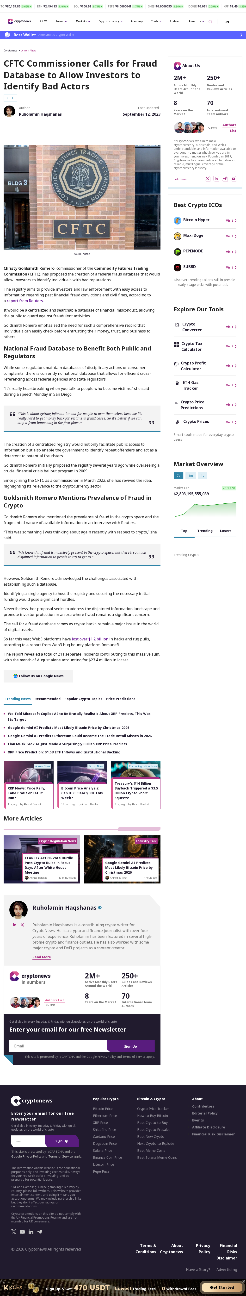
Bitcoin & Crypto (151, 1098)
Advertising (226, 1269)
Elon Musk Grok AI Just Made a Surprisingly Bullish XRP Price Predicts (67, 744)
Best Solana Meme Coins (157, 1157)
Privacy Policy (203, 1248)
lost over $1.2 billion (90, 639)
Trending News (18, 698)
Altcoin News (28, 50)
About (197, 1098)
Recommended (48, 698)
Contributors (203, 1106)
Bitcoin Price (103, 1109)
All (41, 21)
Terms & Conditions (145, 1248)
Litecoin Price (103, 1164)
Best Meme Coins (151, 1150)
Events (198, 1120)
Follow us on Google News (41, 676)
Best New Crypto (150, 1137)
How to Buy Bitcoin (152, 1116)
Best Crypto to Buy (152, 1123)
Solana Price (102, 1150)
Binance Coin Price (107, 1157)
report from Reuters (25, 300)
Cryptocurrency (108, 21)
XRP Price (100, 1123)
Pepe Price (101, 1171)
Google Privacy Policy (101, 1057)
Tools (154, 21)
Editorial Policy (205, 1113)
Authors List (54, 1000)
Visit (229, 221)
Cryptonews (10, 50)
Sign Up (130, 1046)
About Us (195, 21)
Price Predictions (120, 698)
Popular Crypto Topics (83, 698)
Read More (41, 957)
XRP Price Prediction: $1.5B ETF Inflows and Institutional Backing (64, 752)
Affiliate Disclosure (208, 1127)
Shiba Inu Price (104, 1130)
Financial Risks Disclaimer (226, 1251)
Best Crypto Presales (153, 1130)
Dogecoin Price (105, 1144)
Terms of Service (134, 1057)
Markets (81, 21)
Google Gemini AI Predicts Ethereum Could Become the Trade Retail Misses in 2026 (80, 735)
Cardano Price (104, 1137)
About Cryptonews (171, 1248)
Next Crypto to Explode (155, 1144)
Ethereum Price (105, 1116)
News (59, 21)
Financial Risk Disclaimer (213, 1134)
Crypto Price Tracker (153, 1109)
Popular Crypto (106, 1098)
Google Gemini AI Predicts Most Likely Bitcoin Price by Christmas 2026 (68, 727)
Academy (137, 21)
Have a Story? (198, 1269)
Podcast (175, 21)
